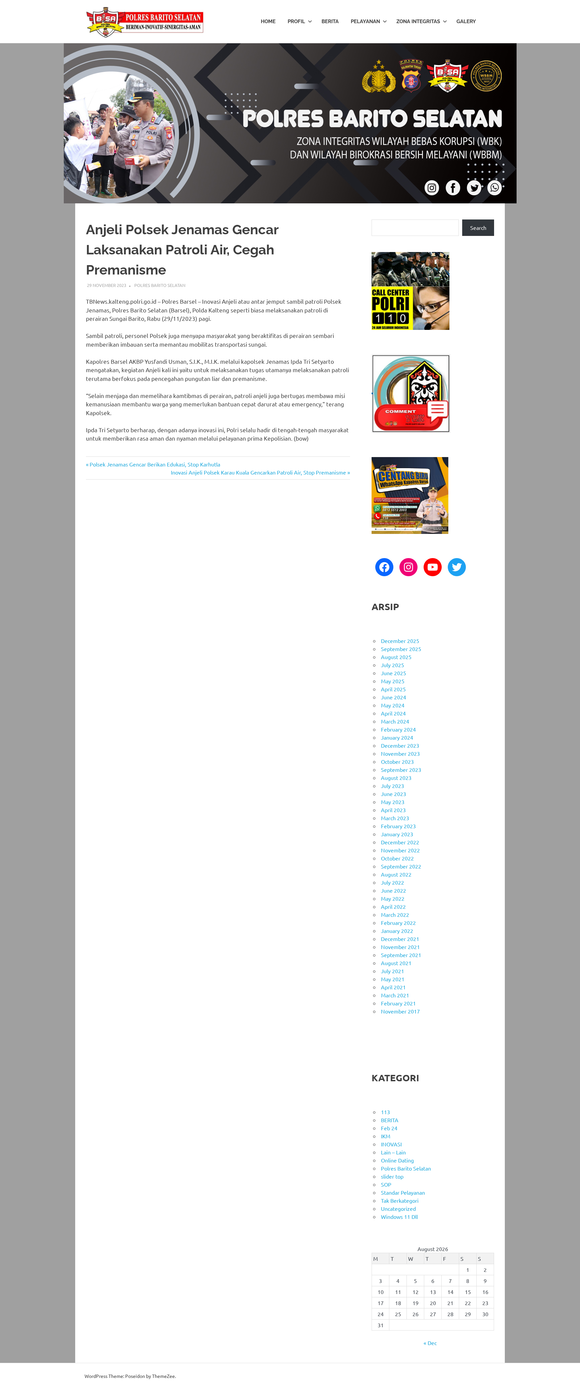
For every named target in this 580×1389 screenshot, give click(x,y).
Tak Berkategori (400, 1200)
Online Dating (397, 1160)
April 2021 (393, 987)
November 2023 (400, 753)
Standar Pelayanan (403, 1192)
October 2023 (397, 761)
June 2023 (393, 793)
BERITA (330, 21)
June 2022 (393, 890)
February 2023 (398, 826)
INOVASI (391, 1144)
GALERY (466, 21)
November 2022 (400, 850)
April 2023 (393, 809)
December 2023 (400, 745)
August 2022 (396, 874)
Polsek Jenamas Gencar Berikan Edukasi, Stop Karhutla (154, 464)
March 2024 (395, 721)
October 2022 (397, 858)
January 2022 (397, 930)
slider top (392, 1176)
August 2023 (396, 777)
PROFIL (296, 21)
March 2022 (395, 914)
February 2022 (398, 922)
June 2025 (393, 672)
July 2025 (392, 664)
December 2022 (400, 842)
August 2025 (396, 656)
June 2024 (393, 697)
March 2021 (395, 995)
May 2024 (392, 705)
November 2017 (400, 1011)
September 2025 (401, 648)
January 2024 (397, 737)
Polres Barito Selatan (159, 285)
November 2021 (400, 946)
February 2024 (398, 729)
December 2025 (400, 640)
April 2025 (393, 689)
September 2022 (401, 866)
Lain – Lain (393, 1152)
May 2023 (392, 801)
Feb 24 (389, 1128)
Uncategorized (398, 1208)
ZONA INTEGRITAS (418, 21)
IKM (385, 1136)
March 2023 (395, 817)
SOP (386, 1184)
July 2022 (392, 882)
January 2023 (397, 834)
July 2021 (392, 971)
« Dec (430, 1342)
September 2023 (401, 769)
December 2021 (400, 938)
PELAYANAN (365, 21)
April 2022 (393, 906)
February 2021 (398, 1003)
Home (268, 21)
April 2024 (393, 713)
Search (478, 227)
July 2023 (392, 785)
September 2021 (401, 954)
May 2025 (392, 681)
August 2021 (396, 962)
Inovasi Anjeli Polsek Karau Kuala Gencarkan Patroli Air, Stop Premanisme (258, 472)
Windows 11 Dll (399, 1216)
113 (385, 1111)
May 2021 (392, 979)
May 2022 (392, 898)
